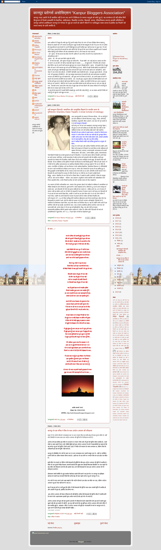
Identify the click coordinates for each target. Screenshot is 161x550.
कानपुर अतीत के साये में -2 (124, 165)
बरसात (127, 335)
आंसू (119, 300)
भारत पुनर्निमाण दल (124, 339)
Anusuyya (37, 49)
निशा (116, 327)
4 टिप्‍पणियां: (78, 218)
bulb (127, 376)
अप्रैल (119, 280)
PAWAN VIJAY (37, 64)
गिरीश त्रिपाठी (118, 316)
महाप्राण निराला (118, 348)
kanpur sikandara (117, 393)
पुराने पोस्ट (104, 523)
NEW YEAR (118, 405)
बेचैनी (49, 38)
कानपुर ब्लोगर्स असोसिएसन (38, 82)
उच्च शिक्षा (126, 302)
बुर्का (128, 337)
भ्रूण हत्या (117, 341)
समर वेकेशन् (123, 359)
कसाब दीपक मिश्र (122, 308)
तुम (121, 323)
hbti (123, 386)
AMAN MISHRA (37, 41)
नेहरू (126, 327)
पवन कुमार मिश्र (122, 329)
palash (36, 110)
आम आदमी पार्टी (118, 302)
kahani (120, 388)
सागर (35, 98)
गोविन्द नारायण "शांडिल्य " (38, 86)
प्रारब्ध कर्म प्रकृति (122, 333)
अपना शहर (125, 81)
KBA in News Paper (120, 399)
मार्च (118, 282)
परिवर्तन (114, 329)
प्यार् (120, 331)
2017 (117, 221)
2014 (117, 229)
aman (115, 372)
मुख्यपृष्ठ (77, 523)
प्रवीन (114, 333)
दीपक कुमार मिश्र (37, 94)
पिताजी (114, 331)
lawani (114, 401)
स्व (126, 365)
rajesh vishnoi (36, 118)
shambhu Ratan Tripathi (59, 221)
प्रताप (125, 331)
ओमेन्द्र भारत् (123, 304)
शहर (125, 355)
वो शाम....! (51, 229)
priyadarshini (38, 114)
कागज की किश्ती (117, 310)
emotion (120, 384)
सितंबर (119, 268)
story (121, 417)
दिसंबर (119, 240)
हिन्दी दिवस (115, 367)
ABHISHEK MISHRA (38, 37)
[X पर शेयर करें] (93, 96)
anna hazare (123, 372)
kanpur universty (123, 395)
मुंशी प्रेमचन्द (120, 351)
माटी (127, 348)
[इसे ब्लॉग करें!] (91, 96)
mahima (121, 403)
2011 (117, 238)
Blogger (81, 542)
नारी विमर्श (126, 325)
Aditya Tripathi (37, 46)
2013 (117, 232)
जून (118, 274)
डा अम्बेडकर (120, 321)
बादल (123, 337)
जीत (114, 321)
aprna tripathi (116, 374)
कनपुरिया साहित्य (117, 306)
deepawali (124, 380)
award (124, 374)
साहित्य (114, 366)
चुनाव (126, 318)
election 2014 (117, 382)
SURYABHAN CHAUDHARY (38, 70)
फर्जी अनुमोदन (120, 335)
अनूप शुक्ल (37, 78)
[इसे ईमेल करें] (89, 96)
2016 (117, 224)
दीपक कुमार (126, 323)
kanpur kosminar (121, 391)
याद (126, 353)
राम (113, 355)
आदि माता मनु (125, 300)
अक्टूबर (119, 265)
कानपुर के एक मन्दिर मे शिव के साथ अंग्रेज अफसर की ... (123, 260)
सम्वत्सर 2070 (116, 361)
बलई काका (117, 337)
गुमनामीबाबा (115, 318)
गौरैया (121, 318)
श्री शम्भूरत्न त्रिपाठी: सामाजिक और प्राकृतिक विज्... (122, 250)
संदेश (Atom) (58, 528)
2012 (117, 235)
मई (118, 277)
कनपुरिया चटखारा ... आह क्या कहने (125, 144)
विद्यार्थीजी (119, 355)
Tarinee (37, 75)
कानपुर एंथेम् (115, 312)
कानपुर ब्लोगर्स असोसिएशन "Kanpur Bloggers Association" (79, 13)
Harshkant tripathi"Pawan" (38, 58)
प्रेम (114, 335)
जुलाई (119, 271)
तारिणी (127, 321)
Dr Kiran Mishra (37, 53)
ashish (36, 101)
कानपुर (125, 310)
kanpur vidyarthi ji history (122, 397)
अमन (114, 300)
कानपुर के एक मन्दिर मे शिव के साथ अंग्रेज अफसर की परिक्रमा (70, 431)
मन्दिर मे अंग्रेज (55, 517)
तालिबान (116, 323)
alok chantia (122, 369)
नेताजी (120, 327)
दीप (35, 90)
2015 (117, 226)
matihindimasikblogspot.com (38, 105)
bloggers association (118, 376)
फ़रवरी (119, 285)
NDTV (127, 403)
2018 (117, 218)
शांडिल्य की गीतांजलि (117, 357)
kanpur (127, 389)
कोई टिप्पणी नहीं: (80, 96)
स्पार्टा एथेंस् (121, 365)
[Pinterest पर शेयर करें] (97, 96)
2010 (117, 292)
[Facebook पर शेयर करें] (95, 96)
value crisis (122, 419)
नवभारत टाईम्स (118, 325)
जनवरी (119, 288)
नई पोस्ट (51, 523)
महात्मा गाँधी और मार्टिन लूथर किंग (121, 345)
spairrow (115, 417)
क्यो (121, 312)
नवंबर (118, 243)
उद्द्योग (116, 304)
